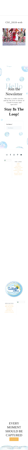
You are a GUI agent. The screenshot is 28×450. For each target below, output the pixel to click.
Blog (18, 164)
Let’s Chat (14, 439)
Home (18, 163)
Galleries (18, 166)
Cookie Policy (18, 174)
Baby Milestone (9, 306)
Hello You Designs (16, 448)
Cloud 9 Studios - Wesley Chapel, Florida (14, 5)
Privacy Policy (18, 173)
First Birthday (9, 305)
